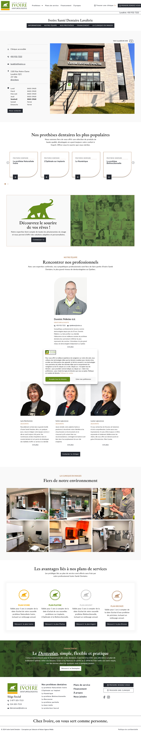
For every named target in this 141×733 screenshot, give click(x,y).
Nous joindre (80, 697)
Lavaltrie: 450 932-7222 (129, 13)
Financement (66, 5)
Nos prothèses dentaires (54, 685)
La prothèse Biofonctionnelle (54, 696)
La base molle (47, 705)
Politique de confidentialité (128, 729)
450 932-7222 (16, 57)
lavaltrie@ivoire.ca (18, 64)
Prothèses (36, 5)
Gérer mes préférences (83, 379)
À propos (77, 5)
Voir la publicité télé (120, 41)
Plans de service (52, 5)
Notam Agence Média (46, 729)
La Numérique (47, 693)
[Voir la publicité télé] (131, 41)
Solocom (34, 729)
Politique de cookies (66, 373)
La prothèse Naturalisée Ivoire (54, 687)
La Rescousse (47, 699)
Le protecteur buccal (50, 708)
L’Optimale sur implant (51, 690)
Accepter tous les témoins (58, 379)
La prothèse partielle (50, 702)
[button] (8, 162)
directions (15, 80)
